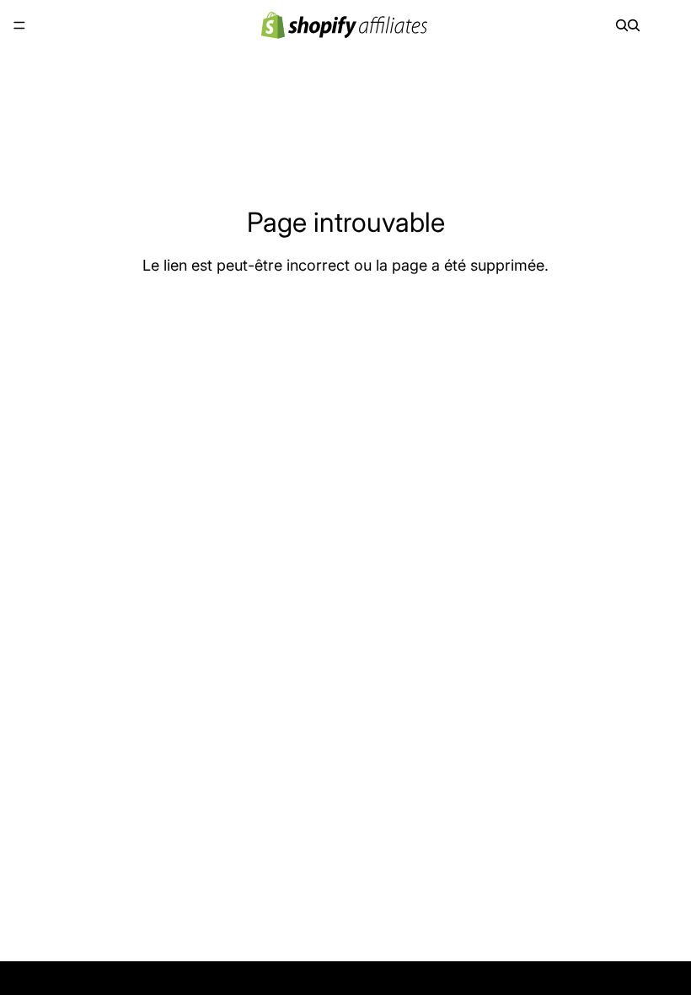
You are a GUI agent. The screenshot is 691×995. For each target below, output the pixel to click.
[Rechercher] (621, 25)
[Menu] (19, 25)
